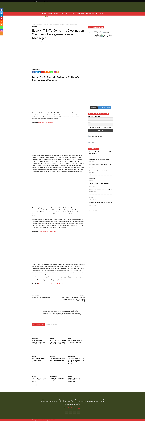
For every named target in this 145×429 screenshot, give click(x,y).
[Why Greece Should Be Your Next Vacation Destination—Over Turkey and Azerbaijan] (58, 333)
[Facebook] (104, 1)
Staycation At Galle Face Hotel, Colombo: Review (99, 196)
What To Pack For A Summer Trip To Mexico (49, 175)
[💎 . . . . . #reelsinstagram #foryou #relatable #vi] (110, 91)
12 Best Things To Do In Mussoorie (47, 231)
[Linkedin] (109, 1)
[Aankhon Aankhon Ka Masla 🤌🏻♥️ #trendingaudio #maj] (97, 54)
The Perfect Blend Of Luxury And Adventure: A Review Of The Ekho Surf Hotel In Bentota (101, 184)
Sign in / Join (46, 1)
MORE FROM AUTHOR (51, 324)
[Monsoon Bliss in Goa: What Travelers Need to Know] (76, 333)
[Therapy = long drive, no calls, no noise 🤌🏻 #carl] (91, 54)
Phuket (34, 356)
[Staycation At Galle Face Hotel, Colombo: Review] (58, 371)
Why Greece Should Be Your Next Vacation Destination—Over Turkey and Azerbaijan (58, 342)
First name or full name (94, 116)
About (51, 1)
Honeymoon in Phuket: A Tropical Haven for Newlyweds (39, 360)
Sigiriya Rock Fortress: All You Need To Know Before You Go (39, 379)
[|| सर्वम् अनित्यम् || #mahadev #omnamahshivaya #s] (110, 75)
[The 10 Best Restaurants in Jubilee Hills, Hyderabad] (58, 351)
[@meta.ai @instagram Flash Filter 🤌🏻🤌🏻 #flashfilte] (97, 77)
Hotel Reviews (35, 338)
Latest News (35, 26)
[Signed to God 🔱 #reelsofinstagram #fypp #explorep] (91, 75)
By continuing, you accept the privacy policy (100, 127)
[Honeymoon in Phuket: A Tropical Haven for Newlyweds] (40, 351)
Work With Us (61, 1)
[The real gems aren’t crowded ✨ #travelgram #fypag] (91, 94)
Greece (52, 338)
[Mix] (48, 72)
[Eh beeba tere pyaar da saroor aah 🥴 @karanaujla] (110, 47)
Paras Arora (36, 41)
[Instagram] (107, 1)
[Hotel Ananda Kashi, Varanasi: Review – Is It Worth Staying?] (40, 333)
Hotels (56, 13)
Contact (55, 1)
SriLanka (34, 376)
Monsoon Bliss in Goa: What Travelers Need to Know (101, 165)
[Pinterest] (42, 72)
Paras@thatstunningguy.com (75, 408)
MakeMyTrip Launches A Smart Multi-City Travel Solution (52, 283)
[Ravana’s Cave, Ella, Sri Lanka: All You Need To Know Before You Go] (76, 371)
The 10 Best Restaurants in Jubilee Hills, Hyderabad (99, 177)
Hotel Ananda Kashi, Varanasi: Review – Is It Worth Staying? (38, 342)
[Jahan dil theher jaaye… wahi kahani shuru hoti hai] (104, 95)
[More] (57, 72)
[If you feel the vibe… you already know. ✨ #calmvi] (104, 47)
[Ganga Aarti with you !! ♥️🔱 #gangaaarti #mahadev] (97, 92)
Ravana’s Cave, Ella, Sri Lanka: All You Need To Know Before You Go (76, 379)
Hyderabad (53, 356)
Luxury (72, 13)
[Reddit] (45, 72)
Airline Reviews (64, 13)
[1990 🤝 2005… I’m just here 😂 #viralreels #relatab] (104, 77)
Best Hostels (80, 13)
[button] (111, 14)
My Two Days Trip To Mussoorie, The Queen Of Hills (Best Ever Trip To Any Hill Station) (73, 299)
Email (89, 122)
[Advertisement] (58, 97)
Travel (50, 13)
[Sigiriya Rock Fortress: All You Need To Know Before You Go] (40, 371)
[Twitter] (112, 1)
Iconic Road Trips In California (45, 122)
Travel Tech (99, 13)
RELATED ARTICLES (38, 324)
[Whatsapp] (51, 72)
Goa (69, 338)
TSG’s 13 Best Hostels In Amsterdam (98, 209)
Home (44, 13)
